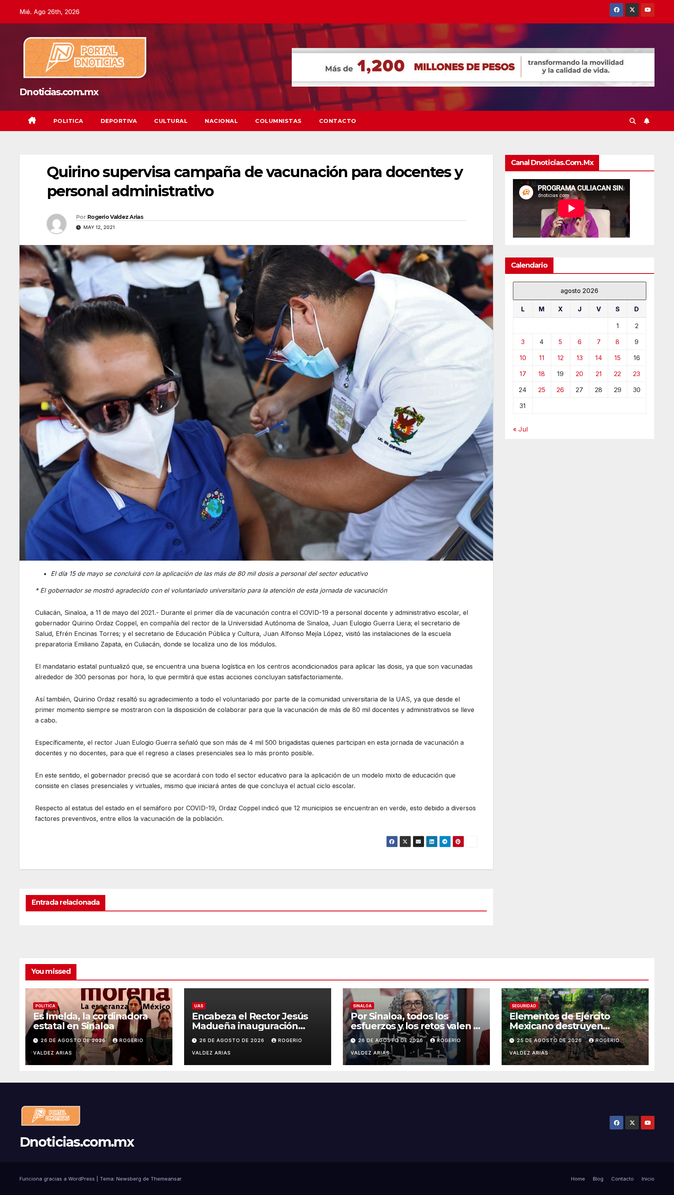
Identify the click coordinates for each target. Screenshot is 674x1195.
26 (560, 390)
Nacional (221, 120)
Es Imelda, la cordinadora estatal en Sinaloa (90, 1021)
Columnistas (278, 120)
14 (598, 358)
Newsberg (128, 1178)
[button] (633, 121)
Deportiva (119, 120)
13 (579, 358)
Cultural (171, 120)
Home (578, 1178)
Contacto (338, 120)
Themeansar (166, 1178)
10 (523, 358)
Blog (598, 1178)
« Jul (520, 429)
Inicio (648, 1178)
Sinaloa (362, 1005)
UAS (198, 1005)
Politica (68, 120)
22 (617, 374)
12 (560, 358)
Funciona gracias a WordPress (58, 1178)
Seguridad (524, 1005)
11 (542, 358)
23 (636, 374)
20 (579, 374)
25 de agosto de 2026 (550, 1040)
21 (599, 374)
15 (617, 358)
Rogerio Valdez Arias (115, 216)
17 (523, 374)
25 (541, 390)
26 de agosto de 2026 (74, 1040)
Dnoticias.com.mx (59, 92)
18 (541, 374)
